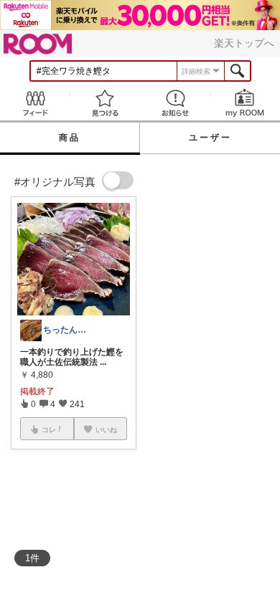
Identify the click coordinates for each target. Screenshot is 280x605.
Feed (35, 102)
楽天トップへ (244, 43)
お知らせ (175, 102)
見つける (105, 102)
